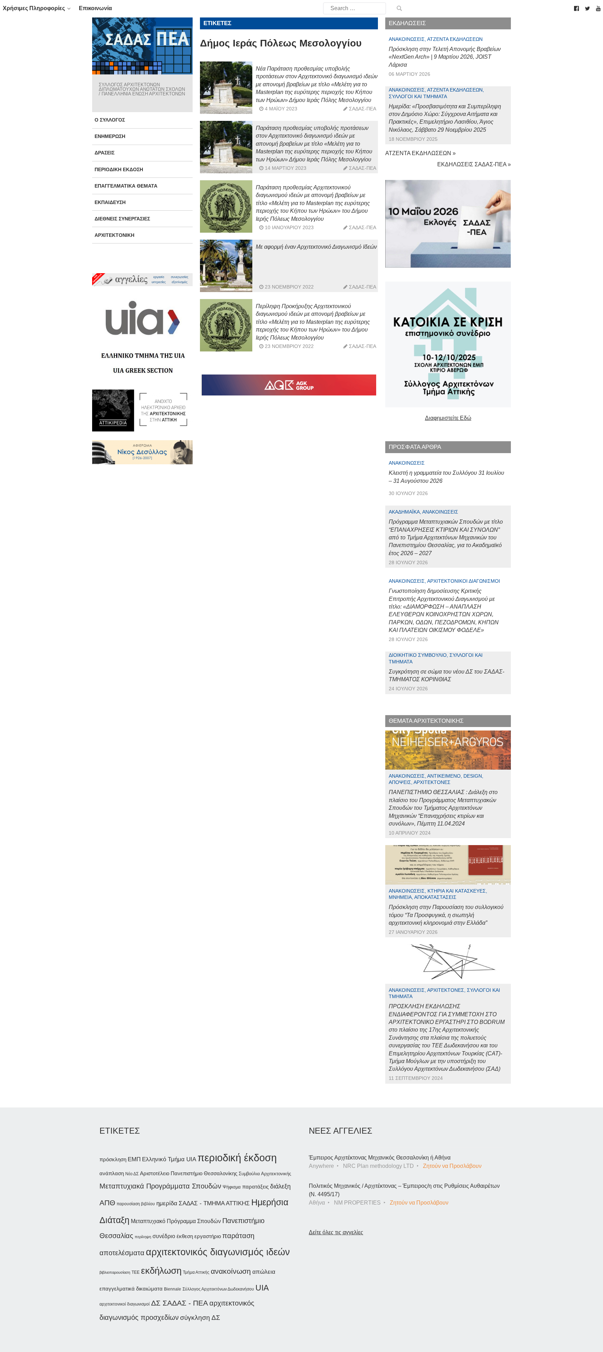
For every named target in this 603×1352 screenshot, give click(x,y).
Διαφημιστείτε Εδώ (448, 418)
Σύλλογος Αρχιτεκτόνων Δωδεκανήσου (218, 1289)
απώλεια (263, 1272)
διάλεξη (280, 1186)
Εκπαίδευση (110, 202)
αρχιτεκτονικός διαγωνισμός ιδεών (218, 1252)
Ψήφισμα (232, 1187)
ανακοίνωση (231, 1271)
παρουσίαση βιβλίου (136, 1203)
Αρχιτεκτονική (114, 235)
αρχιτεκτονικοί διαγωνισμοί (124, 1304)
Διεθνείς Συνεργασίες (122, 218)
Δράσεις (104, 152)
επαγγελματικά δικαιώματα (131, 1289)
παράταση (238, 1235)
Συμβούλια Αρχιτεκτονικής (265, 1173)
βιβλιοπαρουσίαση (114, 1272)
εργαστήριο (207, 1236)
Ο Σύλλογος (110, 120)
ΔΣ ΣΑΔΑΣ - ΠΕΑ (179, 1303)
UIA (262, 1288)
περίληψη (143, 1237)
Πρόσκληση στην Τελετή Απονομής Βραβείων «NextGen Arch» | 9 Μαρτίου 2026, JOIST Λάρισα (445, 57)
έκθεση (185, 1236)
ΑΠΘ (107, 1203)
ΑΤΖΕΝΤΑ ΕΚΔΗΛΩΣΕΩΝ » (420, 153)
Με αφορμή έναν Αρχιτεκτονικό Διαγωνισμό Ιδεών (316, 247)
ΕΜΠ (134, 1159)
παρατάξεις (255, 1187)
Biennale (172, 1289)
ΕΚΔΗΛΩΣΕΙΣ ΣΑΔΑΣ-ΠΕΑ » (474, 164)
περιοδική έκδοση (237, 1157)
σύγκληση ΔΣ (200, 1317)
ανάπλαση (111, 1173)
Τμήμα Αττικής (196, 1272)
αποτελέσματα (121, 1253)
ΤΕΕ (136, 1272)
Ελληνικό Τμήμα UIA (169, 1159)
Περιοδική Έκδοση (119, 169)
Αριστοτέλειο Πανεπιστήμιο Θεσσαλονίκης (188, 1173)
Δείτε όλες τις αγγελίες (336, 1232)
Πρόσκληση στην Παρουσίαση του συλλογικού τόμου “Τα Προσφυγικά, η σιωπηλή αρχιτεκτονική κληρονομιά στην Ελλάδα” (446, 915)
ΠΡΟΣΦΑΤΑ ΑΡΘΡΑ (415, 447)
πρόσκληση (112, 1159)
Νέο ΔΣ (132, 1173)
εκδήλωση (161, 1270)
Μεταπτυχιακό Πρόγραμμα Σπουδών (176, 1221)
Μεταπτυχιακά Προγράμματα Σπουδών (160, 1186)
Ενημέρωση (110, 136)
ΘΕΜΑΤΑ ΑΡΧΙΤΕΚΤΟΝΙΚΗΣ (426, 721)
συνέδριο (163, 1236)
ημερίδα (166, 1203)
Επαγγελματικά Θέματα (126, 186)
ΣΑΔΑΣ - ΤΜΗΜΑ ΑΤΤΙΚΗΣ (214, 1203)
